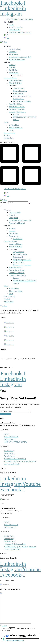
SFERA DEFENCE (16, 27)
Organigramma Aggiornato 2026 (20, 57)
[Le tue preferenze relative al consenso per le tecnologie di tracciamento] (4, 639)
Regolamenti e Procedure (22, 101)
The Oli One (13, 70)
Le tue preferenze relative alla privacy (23, 636)
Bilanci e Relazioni (15, 83)
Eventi (11, 130)
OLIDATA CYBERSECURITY (20, 32)
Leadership (12, 52)
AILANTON (17, 75)
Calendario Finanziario (16, 109)
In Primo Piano (14, 125)
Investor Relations (10, 78)
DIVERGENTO (14, 30)
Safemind (12, 65)
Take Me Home (5, 414)
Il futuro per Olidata (15, 128)
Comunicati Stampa (15, 80)
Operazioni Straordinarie (17, 112)
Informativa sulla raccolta (13, 640)
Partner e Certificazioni (17, 59)
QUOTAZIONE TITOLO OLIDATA (19, 19)
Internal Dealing (18, 99)
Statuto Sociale (18, 93)
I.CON (11, 25)
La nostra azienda (15, 49)
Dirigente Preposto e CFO (22, 96)
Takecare (12, 67)
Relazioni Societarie (20, 91)
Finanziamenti (13, 73)
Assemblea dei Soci (15, 104)
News (6, 122)
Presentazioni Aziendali (17, 107)
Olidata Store (8, 138)
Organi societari (18, 88)
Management (13, 54)
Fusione (16, 114)
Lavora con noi (9, 133)
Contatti (7, 135)
